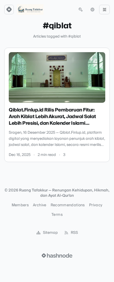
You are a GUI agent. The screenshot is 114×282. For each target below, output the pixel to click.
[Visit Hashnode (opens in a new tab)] (57, 255)
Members (20, 205)
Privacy (95, 205)
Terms (57, 215)
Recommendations (68, 205)
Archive (39, 205)
